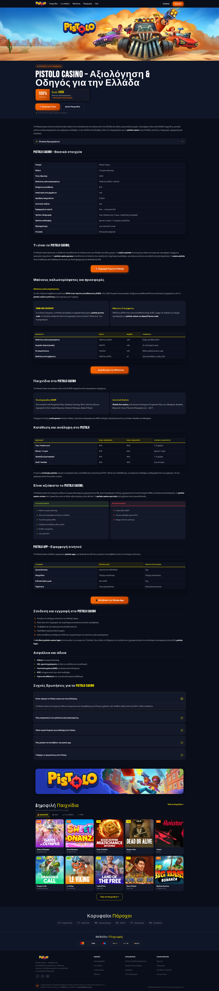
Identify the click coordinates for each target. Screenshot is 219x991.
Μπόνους (76, 4)
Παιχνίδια (53, 4)
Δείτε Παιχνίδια (72, 106)
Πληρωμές (87, 4)
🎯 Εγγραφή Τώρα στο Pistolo (109, 268)
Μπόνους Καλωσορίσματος (135, 961)
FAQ (96, 4)
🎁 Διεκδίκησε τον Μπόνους (109, 370)
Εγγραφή (178, 4)
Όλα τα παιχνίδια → (176, 804)
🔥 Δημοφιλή (42, 815)
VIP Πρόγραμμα (131, 974)
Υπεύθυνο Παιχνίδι (164, 970)
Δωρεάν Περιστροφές (133, 966)
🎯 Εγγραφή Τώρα (47, 106)
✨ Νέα (80, 815)
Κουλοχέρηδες (99, 961)
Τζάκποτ (97, 974)
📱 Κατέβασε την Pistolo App (109, 600)
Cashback (129, 970)
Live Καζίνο (65, 4)
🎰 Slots (55, 815)
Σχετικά (159, 961)
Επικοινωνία (162, 974)
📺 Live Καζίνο (68, 815)
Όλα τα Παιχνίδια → (109, 897)
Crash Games (99, 970)
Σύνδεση (166, 4)
